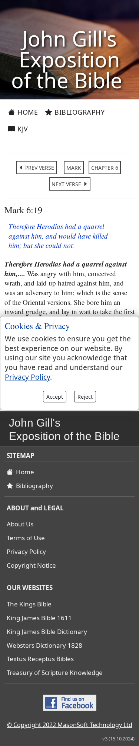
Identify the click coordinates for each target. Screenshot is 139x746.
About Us (20, 524)
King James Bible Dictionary (47, 631)
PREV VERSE (39, 167)
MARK (73, 167)
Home (27, 112)
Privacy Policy (26, 551)
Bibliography (79, 112)
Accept (54, 396)
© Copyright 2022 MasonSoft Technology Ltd (69, 725)
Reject (85, 396)
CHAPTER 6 (104, 167)
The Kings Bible (29, 604)
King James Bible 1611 (39, 617)
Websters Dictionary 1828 (44, 645)
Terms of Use (26, 537)
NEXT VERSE (67, 184)
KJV (22, 128)
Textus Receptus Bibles (40, 658)
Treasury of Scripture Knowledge (55, 672)
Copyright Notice (31, 565)
